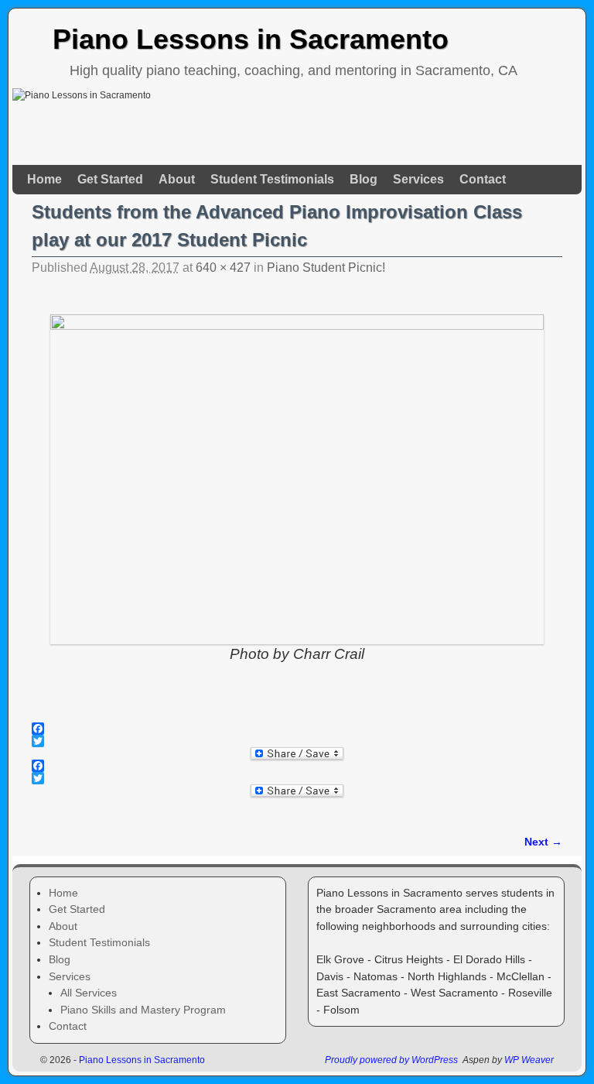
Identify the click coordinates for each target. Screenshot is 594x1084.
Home (44, 179)
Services (418, 179)
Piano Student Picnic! (326, 267)
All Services (88, 992)
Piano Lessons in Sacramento (251, 39)
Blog (363, 179)
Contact (482, 179)
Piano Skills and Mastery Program (143, 1009)
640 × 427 (223, 267)
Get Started (110, 179)
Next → (543, 841)
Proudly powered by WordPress (391, 1060)
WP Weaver (529, 1060)
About (177, 179)
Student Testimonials (272, 179)
